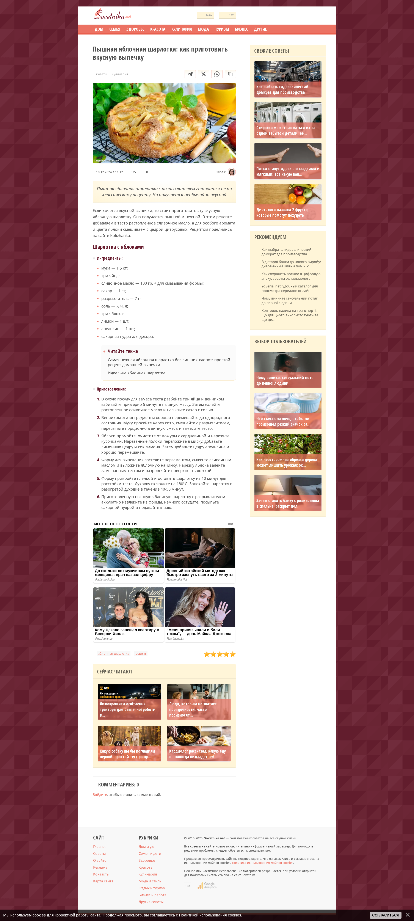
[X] (203, 74)
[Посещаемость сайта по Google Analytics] (207, 885)
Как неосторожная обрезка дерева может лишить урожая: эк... (286, 462)
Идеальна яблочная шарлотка (136, 372)
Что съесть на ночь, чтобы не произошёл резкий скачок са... (283, 421)
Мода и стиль (150, 881)
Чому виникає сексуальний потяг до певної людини (290, 300)
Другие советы (151, 901)
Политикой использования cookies (210, 915)
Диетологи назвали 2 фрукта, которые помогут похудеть (282, 212)
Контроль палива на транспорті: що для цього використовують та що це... (290, 315)
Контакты (101, 874)
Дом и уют (147, 846)
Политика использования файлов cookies (262, 863)
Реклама (100, 867)
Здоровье (147, 860)
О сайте (99, 860)
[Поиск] (307, 16)
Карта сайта (103, 881)
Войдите (100, 794)
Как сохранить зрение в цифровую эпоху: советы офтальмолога (291, 276)
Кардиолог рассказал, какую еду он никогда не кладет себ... (197, 753)
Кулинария (148, 874)
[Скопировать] (230, 74)
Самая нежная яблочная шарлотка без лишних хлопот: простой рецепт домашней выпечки (169, 362)
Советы (99, 853)
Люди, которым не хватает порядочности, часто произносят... (193, 709)
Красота (145, 867)
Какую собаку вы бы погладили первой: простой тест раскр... (127, 753)
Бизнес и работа (152, 895)
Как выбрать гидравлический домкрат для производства (282, 89)
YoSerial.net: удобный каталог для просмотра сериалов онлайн (290, 288)
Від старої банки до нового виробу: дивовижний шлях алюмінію (291, 264)
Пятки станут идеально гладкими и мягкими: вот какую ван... (288, 171)
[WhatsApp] (217, 74)
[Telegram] (190, 74)
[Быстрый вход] (320, 16)
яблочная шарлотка (113, 653)
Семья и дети (150, 853)
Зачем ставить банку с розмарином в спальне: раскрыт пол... (287, 503)
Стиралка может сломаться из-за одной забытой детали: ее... (285, 130)
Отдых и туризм (152, 888)
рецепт (140, 653)
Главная (100, 846)
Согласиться (385, 915)
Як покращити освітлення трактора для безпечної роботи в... (127, 709)
